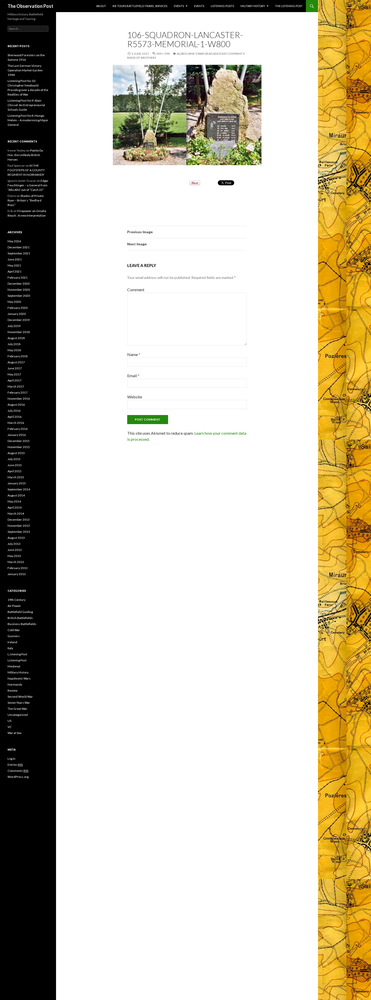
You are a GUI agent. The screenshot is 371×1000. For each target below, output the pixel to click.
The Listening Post (289, 6)
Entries (15, 765)
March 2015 (16, 477)
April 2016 (14, 417)
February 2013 (18, 568)
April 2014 (14, 507)
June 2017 (15, 368)
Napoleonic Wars (19, 678)
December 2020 (19, 283)
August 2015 (16, 453)
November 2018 (19, 332)
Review (12, 690)
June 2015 (15, 465)
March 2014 (16, 513)
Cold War (14, 630)
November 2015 (19, 447)
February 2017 (18, 392)
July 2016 (14, 411)
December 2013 (19, 519)
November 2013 (19, 525)
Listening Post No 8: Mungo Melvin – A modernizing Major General (28, 120)
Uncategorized (18, 715)
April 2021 (14, 271)
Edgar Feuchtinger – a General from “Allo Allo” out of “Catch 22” (28, 185)
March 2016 (16, 423)
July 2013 (14, 544)
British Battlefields (20, 618)
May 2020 (14, 302)
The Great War (17, 709)
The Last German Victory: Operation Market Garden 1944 (25, 70)
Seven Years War (19, 702)
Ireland (12, 642)
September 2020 (19, 296)
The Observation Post (30, 6)
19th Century (16, 600)
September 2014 (19, 489)
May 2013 (14, 556)
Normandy (15, 684)
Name (133, 354)
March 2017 (16, 386)
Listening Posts (222, 6)
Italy (10, 648)
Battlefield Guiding (20, 612)
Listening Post (17, 660)
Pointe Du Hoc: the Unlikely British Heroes (25, 155)
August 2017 (16, 362)
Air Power (14, 606)
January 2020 (17, 314)
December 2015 (19, 441)
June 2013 (15, 550)
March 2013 (16, 562)
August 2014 (16, 495)
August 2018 (16, 338)
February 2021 (18, 277)
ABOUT (101, 6)
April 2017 (14, 380)
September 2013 (19, 532)
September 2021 (19, 253)
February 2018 (18, 356)
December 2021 (19, 247)
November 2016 (19, 398)
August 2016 (16, 404)
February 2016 (18, 429)
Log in (11, 758)
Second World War (20, 696)
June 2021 (15, 259)
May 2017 (14, 374)
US (9, 721)
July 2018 (14, 344)
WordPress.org (18, 777)
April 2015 (14, 471)
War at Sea (14, 733)
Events (179, 6)
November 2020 (19, 289)
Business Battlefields (22, 624)
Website (134, 396)
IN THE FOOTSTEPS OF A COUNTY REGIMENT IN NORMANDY (26, 170)
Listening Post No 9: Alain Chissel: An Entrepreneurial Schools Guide (26, 105)
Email (133, 375)
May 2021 (14, 265)
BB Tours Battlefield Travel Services (140, 6)
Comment (135, 289)
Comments (18, 771)
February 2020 (18, 308)
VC (10, 727)
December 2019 (19, 320)
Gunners (14, 636)
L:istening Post (17, 654)
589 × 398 (163, 53)
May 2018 (14, 350)
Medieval (14, 666)
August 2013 (16, 538)
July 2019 (14, 326)
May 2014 (14, 501)
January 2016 (17, 435)
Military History (253, 6)
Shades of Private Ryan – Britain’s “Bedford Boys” (26, 200)
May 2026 (14, 241)
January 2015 (17, 483)
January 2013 (17, 574)
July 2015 (14, 459)
